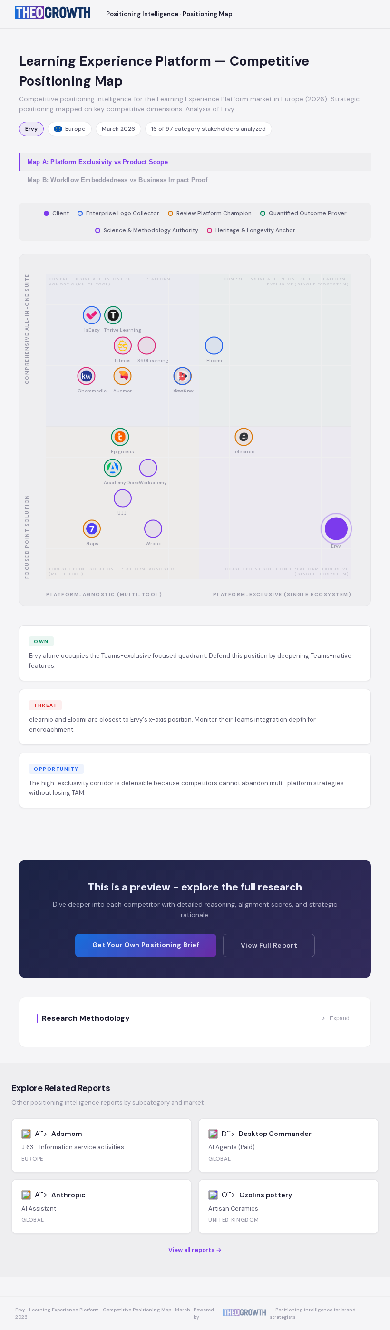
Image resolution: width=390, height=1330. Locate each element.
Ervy (31, 129)
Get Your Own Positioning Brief (145, 944)
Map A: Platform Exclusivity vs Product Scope (98, 162)
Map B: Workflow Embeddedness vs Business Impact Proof (118, 180)
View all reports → (195, 1250)
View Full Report (269, 945)
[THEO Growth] (52, 14)
